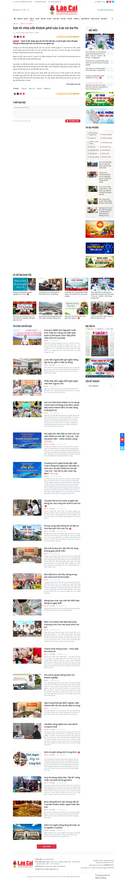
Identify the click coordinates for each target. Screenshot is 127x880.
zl (113, 2)
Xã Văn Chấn (106, 157)
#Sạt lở (24, 88)
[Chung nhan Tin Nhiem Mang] (104, 876)
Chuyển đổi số (85, 19)
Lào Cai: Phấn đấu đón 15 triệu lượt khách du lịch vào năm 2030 (105, 165)
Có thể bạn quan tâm (22, 274)
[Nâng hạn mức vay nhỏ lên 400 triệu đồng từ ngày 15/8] (27, 607)
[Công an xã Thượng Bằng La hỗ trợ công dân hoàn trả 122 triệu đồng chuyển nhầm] (92, 175)
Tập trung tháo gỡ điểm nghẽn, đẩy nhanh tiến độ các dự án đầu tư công (62, 704)
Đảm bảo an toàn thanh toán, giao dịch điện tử (75, 317)
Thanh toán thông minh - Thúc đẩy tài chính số (61, 650)
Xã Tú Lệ (92, 147)
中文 (103, 2)
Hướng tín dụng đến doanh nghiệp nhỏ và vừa (95, 77)
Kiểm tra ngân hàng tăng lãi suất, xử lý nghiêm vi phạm (62, 826)
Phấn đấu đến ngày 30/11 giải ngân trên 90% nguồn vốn (61, 382)
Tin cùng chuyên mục (22, 326)
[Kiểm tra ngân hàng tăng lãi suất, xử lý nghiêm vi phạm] (27, 832)
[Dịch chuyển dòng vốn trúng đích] (27, 759)
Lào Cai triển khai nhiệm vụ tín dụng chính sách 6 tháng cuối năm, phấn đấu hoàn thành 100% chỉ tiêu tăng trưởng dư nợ (61, 406)
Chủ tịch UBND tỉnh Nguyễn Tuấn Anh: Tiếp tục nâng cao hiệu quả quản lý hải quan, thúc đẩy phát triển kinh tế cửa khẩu (60, 334)
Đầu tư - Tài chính (26, 24)
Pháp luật (56, 19)
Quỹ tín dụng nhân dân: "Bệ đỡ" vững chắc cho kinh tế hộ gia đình (62, 778)
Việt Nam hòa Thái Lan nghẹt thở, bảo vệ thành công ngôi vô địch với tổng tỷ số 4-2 (96, 86)
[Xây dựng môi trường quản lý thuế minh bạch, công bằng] (50, 284)
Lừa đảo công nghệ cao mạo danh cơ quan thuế (60, 725)
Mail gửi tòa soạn (41, 2)
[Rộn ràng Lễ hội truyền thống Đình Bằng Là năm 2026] (92, 201)
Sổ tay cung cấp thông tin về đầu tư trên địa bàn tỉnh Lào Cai (61, 527)
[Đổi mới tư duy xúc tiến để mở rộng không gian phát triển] (27, 555)
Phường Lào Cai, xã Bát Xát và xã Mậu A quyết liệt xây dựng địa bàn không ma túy (105, 212)
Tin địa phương (92, 127)
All (112, 19)
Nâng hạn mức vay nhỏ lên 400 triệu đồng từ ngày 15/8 (62, 602)
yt (110, 2)
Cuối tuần (109, 329)
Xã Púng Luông (107, 143)
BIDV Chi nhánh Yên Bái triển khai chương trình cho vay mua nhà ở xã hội (61, 625)
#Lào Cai (32, 88)
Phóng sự (76, 19)
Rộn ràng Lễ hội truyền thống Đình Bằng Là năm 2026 (105, 201)
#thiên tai (47, 88)
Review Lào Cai (95, 19)
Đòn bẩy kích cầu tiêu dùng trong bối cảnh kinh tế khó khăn (60, 575)
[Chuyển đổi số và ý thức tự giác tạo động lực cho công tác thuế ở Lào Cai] (27, 508)
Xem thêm (46, 846)
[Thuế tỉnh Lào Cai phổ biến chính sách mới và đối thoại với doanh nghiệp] (76, 284)
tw (122, 448)
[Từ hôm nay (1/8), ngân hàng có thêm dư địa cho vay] (102, 308)
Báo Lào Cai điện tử (63, 10)
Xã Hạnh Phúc (94, 150)
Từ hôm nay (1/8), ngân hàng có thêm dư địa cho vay (102, 317)
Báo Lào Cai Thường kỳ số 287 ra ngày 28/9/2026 (99, 350)
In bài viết (21, 37)
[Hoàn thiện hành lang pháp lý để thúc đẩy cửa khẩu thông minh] (50, 308)
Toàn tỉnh (92, 138)
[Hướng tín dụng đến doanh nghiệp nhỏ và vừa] (24, 284)
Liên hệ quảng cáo (55, 2)
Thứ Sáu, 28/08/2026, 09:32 (23, 2)
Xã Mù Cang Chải (93, 142)
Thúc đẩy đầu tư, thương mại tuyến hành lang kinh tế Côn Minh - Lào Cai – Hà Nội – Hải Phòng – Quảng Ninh (96, 55)
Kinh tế (32, 19)
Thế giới (69, 19)
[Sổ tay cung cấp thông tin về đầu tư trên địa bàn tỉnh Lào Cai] (27, 533)
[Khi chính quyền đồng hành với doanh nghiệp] (27, 682)
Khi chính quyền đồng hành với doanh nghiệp (59, 676)
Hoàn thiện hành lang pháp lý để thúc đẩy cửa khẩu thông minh (50, 317)
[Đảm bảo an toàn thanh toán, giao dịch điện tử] (76, 308)
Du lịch (49, 19)
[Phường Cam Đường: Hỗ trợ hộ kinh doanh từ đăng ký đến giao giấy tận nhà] (24, 308)
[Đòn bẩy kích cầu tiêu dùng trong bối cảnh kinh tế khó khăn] (27, 581)
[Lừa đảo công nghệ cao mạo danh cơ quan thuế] (27, 731)
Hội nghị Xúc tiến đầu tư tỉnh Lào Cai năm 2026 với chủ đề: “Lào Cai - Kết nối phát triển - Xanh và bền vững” (61, 436)
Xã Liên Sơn (93, 154)
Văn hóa (43, 19)
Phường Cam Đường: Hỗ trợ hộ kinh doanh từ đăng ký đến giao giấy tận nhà (24, 318)
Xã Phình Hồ (106, 150)
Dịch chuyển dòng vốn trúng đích (60, 752)
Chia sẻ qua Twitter (18, 37)
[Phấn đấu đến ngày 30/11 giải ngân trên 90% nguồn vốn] (27, 388)
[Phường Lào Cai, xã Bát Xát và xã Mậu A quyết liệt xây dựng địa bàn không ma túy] (92, 210)
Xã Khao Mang (107, 138)
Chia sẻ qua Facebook (15, 37)
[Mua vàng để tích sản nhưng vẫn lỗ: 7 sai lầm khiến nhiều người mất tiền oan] (27, 809)
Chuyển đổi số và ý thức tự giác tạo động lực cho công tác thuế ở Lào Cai (62, 502)
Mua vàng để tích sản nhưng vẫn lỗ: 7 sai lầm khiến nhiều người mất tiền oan (62, 804)
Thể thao (63, 19)
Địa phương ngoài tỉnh (93, 134)
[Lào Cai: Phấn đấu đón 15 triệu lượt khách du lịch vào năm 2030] (92, 164)
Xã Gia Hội (105, 154)
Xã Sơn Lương (94, 157)
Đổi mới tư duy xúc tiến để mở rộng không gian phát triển (61, 549)
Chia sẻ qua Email (24, 37)
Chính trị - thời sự (22, 19)
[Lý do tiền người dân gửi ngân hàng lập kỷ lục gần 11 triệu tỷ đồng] (27, 367)
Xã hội (37, 19)
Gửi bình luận (74, 121)
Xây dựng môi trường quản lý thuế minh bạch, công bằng (96, 69)
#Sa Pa (39, 88)
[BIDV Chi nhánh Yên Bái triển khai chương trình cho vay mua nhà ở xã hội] (27, 629)
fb (107, 2)
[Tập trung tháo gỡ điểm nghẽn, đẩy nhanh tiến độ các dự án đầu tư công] (27, 710)
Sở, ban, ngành (107, 134)
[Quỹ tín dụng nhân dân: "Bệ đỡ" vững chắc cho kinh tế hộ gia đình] (27, 784)
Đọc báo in (104, 19)
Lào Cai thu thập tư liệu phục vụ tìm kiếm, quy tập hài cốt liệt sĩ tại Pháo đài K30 (105, 190)
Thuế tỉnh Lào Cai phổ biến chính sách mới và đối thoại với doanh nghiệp (97, 63)
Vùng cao (90, 329)
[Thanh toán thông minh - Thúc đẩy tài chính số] (27, 656)
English (99, 2)
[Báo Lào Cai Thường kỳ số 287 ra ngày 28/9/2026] (99, 343)
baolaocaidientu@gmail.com (49, 869)
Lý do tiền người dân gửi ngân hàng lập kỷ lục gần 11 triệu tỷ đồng (61, 361)
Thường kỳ (100, 329)
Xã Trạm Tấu (106, 147)
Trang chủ (14, 19)
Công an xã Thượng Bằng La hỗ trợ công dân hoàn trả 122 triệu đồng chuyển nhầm (105, 177)
